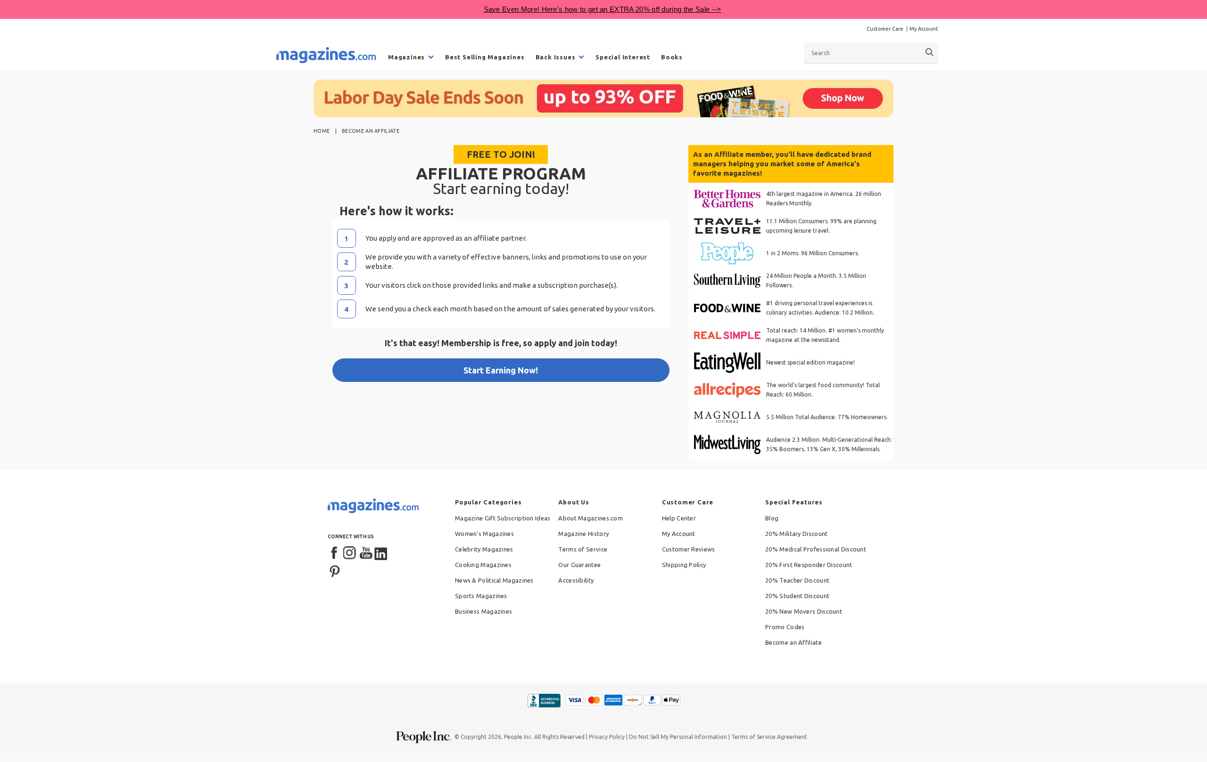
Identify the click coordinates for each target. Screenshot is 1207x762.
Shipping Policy (684, 564)
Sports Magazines (481, 595)
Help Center (679, 518)
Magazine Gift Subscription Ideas (503, 518)
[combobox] (871, 52)
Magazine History (583, 533)
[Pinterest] (335, 570)
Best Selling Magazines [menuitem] (485, 57)
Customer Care (885, 29)
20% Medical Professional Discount (815, 549)
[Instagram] (350, 553)
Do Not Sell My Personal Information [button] (678, 737)
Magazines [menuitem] (406, 57)
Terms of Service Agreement (769, 737)
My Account (923, 29)
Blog (771, 518)
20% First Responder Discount (808, 564)
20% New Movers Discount (803, 611)
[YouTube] (366, 553)
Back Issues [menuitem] (556, 57)
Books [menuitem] (672, 57)
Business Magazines (483, 611)
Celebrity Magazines (484, 549)
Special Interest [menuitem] (622, 57)
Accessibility (576, 580)
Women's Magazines (484, 533)
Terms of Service (582, 549)
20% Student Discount (797, 595)
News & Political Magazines (494, 580)
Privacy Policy (607, 737)
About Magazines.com (590, 518)
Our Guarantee (579, 564)
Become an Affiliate (793, 642)
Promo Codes (784, 627)
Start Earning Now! (500, 370)
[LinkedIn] (381, 553)
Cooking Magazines (483, 564)
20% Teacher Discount (797, 580)
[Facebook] (335, 553)
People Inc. (518, 737)
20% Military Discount (796, 533)
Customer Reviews (688, 549)
